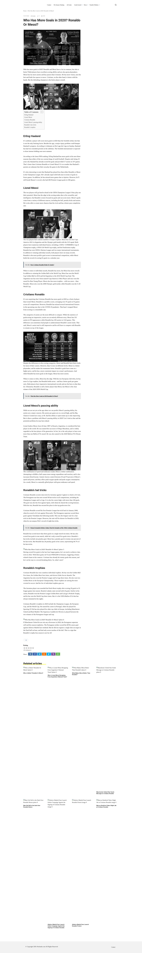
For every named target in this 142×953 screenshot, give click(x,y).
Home (24, 11)
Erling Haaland (28, 115)
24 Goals (69, 5)
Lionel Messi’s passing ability (33, 122)
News (85, 5)
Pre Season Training (59, 5)
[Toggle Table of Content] (41, 112)
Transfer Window (94, 5)
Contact (49, 5)
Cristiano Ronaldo (29, 120)
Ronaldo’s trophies (29, 127)
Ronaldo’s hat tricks (30, 125)
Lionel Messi (28, 117)
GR (26, 640)
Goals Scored (77, 5)
